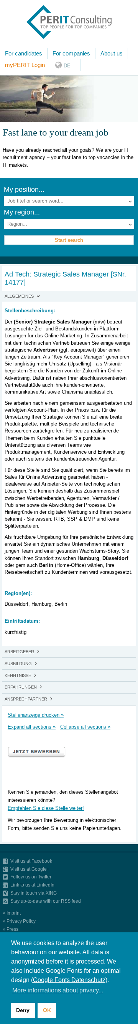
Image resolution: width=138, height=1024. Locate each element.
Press (12, 929)
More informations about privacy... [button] (57, 990)
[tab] (69, 297)
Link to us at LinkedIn (32, 884)
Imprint (14, 912)
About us (111, 53)
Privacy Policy (21, 920)
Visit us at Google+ (29, 868)
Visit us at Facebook (31, 860)
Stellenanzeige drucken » (36, 715)
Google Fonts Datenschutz (69, 980)
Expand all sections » (32, 727)
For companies (71, 53)
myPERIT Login (25, 65)
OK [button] (47, 1010)
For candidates (23, 53)
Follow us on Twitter (30, 876)
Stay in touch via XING (33, 892)
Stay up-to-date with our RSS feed (45, 900)
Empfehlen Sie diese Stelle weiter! (46, 808)
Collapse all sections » (85, 727)
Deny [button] (23, 1010)
